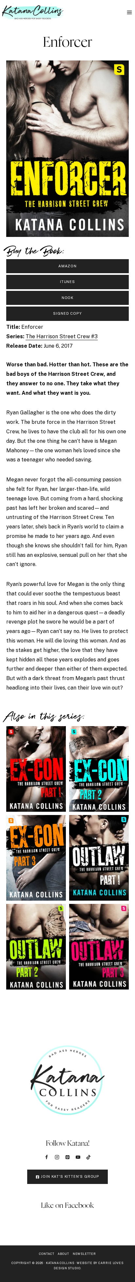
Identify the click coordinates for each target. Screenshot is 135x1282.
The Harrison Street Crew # (62, 336)
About (63, 1254)
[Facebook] (46, 1157)
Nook (67, 298)
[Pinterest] (67, 1157)
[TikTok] (88, 1157)
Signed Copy (67, 313)
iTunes (67, 282)
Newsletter (84, 1254)
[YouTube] (78, 1157)
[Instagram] (57, 1157)
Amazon (67, 266)
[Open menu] (129, 12)
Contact (46, 1254)
